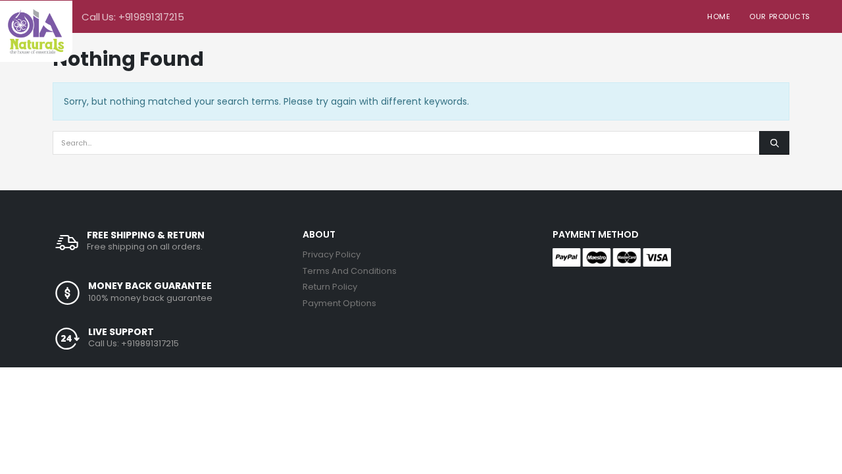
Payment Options (339, 303)
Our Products (779, 16)
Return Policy (330, 286)
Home (718, 16)
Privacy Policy (331, 254)
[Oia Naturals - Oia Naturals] (36, 31)
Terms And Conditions (350, 271)
